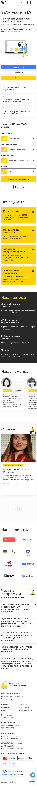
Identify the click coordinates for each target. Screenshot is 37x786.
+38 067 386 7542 (7, 718)
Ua (25, 3)
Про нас (4, 704)
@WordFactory (8, 728)
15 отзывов (20, 771)
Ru (22, 3)
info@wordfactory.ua (11, 725)
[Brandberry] (28, 564)
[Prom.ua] (9, 576)
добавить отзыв (19, 774)
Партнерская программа (9, 699)
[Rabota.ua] (9, 540)
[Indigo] (28, 552)
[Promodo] (28, 540)
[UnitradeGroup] (9, 564)
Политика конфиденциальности (12, 693)
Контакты (22, 704)
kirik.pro (13, 782)
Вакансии (5, 707)
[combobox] (18, 138)
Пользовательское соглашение (12, 696)
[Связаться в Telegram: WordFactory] (32, 774)
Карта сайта (23, 707)
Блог (3, 710)
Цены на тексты (25, 710)
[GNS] (28, 576)
